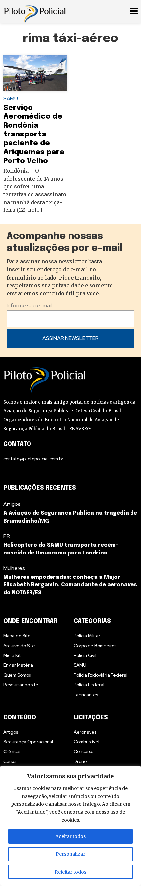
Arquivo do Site (19, 646)
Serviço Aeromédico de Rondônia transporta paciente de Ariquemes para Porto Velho (33, 134)
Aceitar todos (70, 836)
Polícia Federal (89, 685)
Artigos (12, 504)
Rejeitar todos (70, 872)
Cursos (10, 761)
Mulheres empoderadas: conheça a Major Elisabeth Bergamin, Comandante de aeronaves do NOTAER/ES (70, 585)
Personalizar (70, 854)
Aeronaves (85, 732)
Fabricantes (86, 695)
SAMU (10, 98)
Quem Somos (17, 675)
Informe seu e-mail (29, 305)
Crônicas (12, 751)
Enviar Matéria (18, 665)
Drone (80, 761)
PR (6, 536)
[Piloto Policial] (34, 11)
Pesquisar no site (20, 685)
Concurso (83, 751)
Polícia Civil (85, 655)
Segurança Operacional (28, 742)
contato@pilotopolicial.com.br (33, 459)
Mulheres (14, 568)
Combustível (86, 742)
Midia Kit (12, 655)
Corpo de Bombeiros (95, 646)
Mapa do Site (16, 636)
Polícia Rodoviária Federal (100, 675)
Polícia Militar (87, 636)
